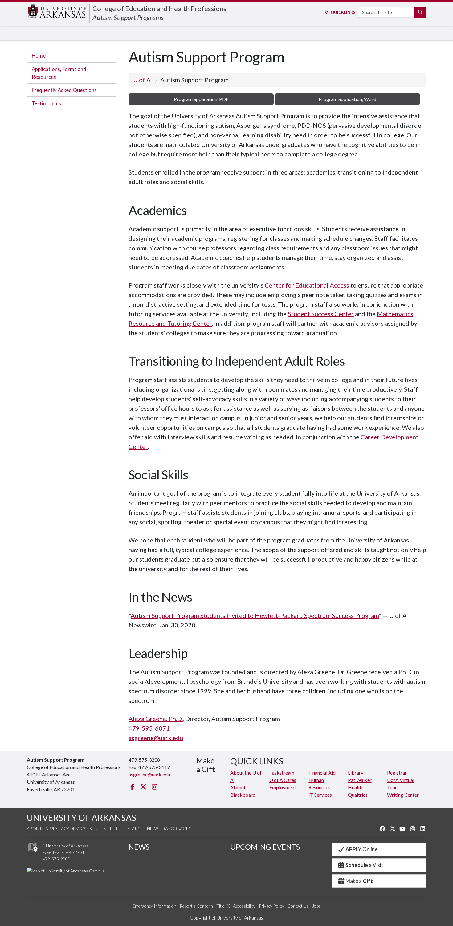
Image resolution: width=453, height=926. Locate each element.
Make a (359, 881)
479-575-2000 (56, 858)
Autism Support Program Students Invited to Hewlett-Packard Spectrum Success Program (255, 615)
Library (355, 772)
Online (361, 849)
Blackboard (242, 795)
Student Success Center (321, 313)
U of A (142, 79)
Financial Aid (322, 772)
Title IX (223, 905)
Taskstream (281, 772)
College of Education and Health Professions (159, 8)
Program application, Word (347, 99)
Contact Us (298, 905)
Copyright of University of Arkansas (226, 917)
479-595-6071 (149, 728)
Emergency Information (154, 905)
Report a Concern (196, 905)
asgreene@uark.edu (156, 737)
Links (343, 12)
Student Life (104, 828)
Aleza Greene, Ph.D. (156, 718)
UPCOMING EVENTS (265, 846)
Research (133, 828)
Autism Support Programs (128, 17)
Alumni (237, 787)
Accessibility (244, 905)
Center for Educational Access (307, 285)
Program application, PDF (201, 99)
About (34, 828)
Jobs (316, 905)
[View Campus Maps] (32, 853)
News (153, 828)
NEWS (139, 846)
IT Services (320, 795)
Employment (282, 787)
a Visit (364, 865)
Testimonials (46, 103)
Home (39, 55)
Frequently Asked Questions (64, 90)
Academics (73, 828)
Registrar (397, 772)
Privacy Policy (271, 905)
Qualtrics (358, 795)
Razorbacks (176, 828)
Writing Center (403, 795)
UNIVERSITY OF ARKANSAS (81, 817)
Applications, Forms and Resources (59, 73)
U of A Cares (282, 780)
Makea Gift (205, 765)
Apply (51, 828)
